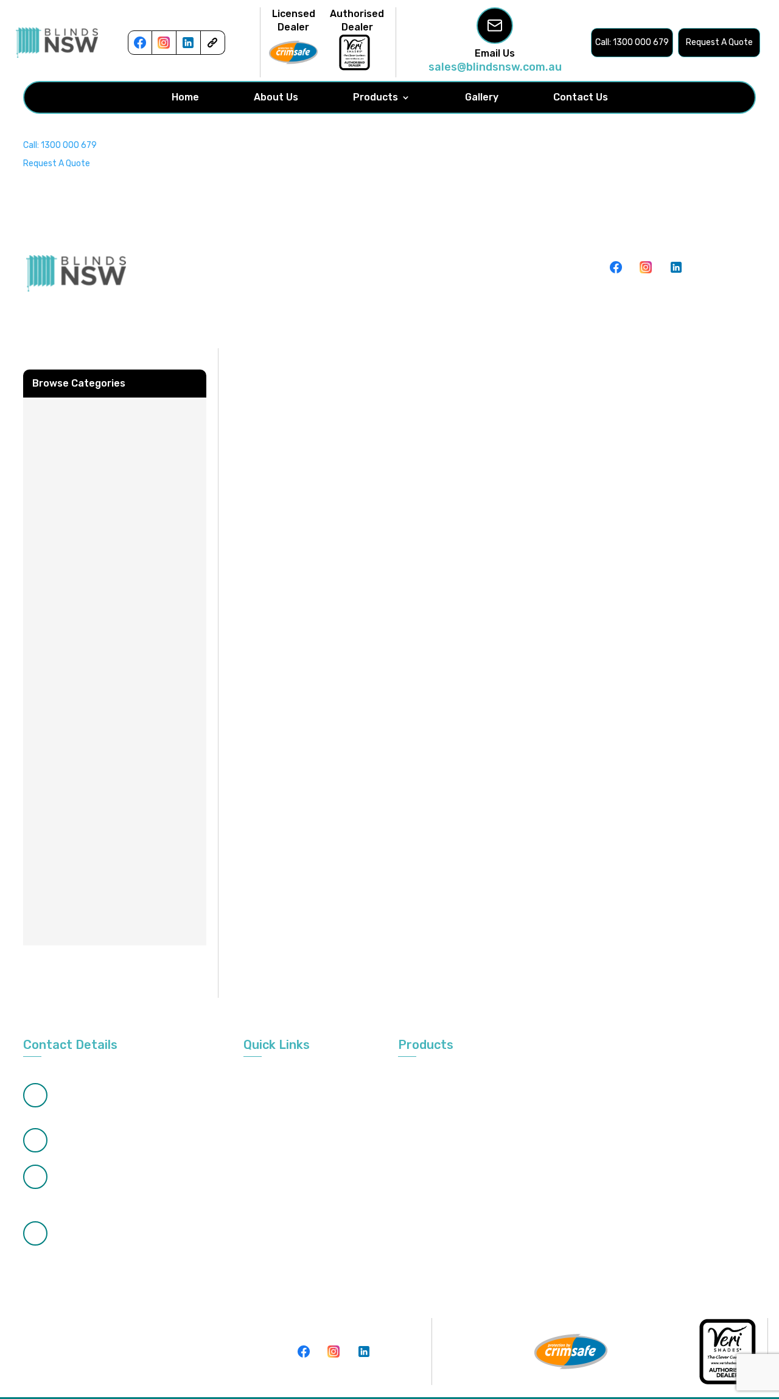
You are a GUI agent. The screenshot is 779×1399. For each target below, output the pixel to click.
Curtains (662, 1101)
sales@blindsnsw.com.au (495, 67)
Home (185, 97)
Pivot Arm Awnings (559, 1213)
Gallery (481, 97)
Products (375, 97)
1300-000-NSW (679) (99, 1176)
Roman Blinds (424, 1191)
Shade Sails (420, 1168)
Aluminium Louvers (559, 1191)
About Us (276, 97)
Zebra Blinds (422, 1101)
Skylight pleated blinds (690, 1168)
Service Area (268, 1146)
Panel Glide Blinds (432, 1146)
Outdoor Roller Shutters (692, 1123)
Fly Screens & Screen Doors (575, 1101)
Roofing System (676, 1146)
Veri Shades (544, 1123)
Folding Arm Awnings (562, 1146)
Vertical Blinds (425, 1078)
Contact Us (580, 97)
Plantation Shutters (438, 1123)
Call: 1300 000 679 (60, 145)
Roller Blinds (545, 1078)
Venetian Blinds (675, 1078)
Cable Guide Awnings (438, 1213)
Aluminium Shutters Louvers (684, 1219)
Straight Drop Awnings (689, 1191)
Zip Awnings (545, 1168)
